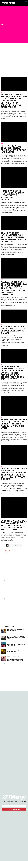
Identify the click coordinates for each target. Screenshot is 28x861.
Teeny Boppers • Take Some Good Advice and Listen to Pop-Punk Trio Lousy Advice (16, 644)
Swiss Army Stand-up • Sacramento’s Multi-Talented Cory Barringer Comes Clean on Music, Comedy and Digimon (16, 658)
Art (2, 92)
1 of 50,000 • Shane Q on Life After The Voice (15, 650)
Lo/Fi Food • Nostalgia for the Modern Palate (16, 630)
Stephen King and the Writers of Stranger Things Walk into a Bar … (16, 637)
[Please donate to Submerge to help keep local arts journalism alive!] (4, 580)
